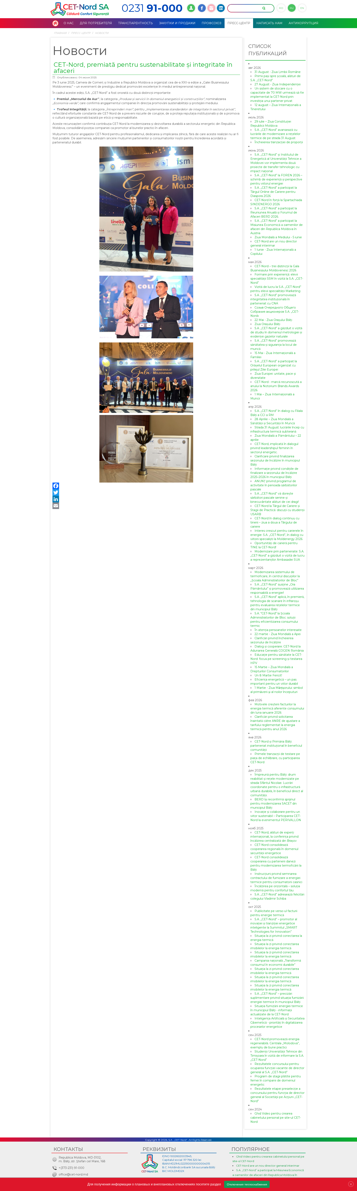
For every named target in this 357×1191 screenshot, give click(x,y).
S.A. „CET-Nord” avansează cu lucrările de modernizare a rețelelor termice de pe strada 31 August (275, 134)
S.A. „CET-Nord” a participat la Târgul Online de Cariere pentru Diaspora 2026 (273, 192)
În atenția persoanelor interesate (278, 630)
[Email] (146, 505)
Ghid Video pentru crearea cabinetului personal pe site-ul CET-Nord (275, 1118)
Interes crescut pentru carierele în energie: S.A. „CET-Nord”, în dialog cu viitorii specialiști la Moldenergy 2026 (276, 535)
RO (281, 8)
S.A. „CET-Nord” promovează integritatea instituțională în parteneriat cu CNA (273, 299)
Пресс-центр (80, 33)
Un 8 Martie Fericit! (268, 675)
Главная (60, 33)
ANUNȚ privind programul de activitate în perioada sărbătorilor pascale (273, 485)
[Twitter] (146, 492)
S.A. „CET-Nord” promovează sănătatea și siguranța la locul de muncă (273, 345)
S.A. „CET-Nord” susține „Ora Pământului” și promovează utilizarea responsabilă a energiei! (277, 589)
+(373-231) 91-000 (71, 1168)
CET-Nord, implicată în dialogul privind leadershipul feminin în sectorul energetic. (274, 448)
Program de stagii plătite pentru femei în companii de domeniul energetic (275, 1080)
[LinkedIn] (146, 499)
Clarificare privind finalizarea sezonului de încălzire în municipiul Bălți (275, 460)
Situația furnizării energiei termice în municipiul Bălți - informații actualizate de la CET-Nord (276, 1010)
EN (302, 8)
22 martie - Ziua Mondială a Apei (278, 634)
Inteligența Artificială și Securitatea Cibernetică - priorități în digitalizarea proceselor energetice (277, 1023)
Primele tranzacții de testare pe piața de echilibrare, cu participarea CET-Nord (275, 758)
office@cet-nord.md (73, 1174)
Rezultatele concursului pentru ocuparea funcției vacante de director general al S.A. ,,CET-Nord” (277, 1068)
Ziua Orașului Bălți (267, 324)
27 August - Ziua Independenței (278, 84)
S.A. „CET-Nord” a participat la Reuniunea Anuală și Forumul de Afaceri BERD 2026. (273, 212)
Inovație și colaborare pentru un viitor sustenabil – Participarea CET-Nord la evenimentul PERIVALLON (275, 816)
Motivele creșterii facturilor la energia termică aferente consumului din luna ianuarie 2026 (277, 708)
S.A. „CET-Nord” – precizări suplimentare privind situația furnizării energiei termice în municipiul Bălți (277, 998)
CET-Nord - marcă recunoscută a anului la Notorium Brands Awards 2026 (276, 386)
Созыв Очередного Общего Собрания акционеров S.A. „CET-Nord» (274, 312)
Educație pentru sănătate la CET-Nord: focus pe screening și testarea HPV (276, 659)
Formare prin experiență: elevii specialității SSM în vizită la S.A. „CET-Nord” (276, 279)
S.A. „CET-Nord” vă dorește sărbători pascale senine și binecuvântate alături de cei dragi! (274, 498)
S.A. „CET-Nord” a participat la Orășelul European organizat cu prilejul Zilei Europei (273, 365)
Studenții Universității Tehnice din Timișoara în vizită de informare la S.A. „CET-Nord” (277, 1056)
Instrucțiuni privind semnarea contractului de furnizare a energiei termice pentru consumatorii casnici (276, 878)
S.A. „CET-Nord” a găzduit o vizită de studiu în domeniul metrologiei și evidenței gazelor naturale (276, 332)
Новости (101, 33)
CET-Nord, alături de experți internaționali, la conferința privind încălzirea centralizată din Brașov (274, 837)
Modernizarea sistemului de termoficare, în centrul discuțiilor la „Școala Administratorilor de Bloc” (275, 576)
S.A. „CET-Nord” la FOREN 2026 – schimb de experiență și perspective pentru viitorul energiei (276, 179)
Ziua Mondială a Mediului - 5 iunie (278, 237)
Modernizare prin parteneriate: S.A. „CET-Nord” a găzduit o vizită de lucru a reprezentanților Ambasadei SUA (277, 556)
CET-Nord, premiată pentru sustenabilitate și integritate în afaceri (143, 68)
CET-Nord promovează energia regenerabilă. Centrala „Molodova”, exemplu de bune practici (275, 1043)
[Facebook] (146, 486)
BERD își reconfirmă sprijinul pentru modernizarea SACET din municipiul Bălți (273, 803)
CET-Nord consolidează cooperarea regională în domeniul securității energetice (274, 849)
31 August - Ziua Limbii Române (278, 72)
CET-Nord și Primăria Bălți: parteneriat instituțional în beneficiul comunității (276, 746)
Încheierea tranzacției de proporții (279, 142)
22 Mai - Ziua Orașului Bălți (273, 320)
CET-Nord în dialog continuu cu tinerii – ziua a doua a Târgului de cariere (274, 522)
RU (292, 8)
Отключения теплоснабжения (247, 1184)
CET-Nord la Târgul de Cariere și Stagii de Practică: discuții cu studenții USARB (277, 510)
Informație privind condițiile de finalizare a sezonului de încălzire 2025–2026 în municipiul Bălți (274, 473)
